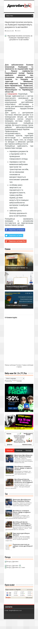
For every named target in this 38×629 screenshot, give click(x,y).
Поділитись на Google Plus (17, 241)
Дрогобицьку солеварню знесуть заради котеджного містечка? (22, 512)
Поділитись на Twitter (15, 235)
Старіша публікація (27, 365)
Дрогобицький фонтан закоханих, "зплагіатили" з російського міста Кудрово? (22, 523)
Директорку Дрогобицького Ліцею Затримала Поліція (22, 500)
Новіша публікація (10, 365)
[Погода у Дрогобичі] (11, 561)
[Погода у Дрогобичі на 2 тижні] (15, 567)
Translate (19, 381)
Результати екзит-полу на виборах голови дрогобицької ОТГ (23, 546)
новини (18, 30)
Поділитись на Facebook (16, 229)
